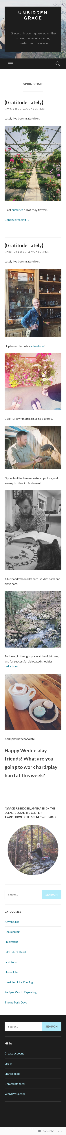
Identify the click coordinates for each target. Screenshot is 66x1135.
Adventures (12, 921)
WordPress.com (15, 1093)
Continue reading (17, 219)
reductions (11, 666)
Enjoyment (11, 941)
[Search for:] (33, 894)
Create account (14, 1053)
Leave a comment (34, 108)
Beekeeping (12, 931)
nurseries (17, 209)
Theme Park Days (16, 1002)
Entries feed (12, 1073)
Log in (8, 1063)
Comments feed (15, 1083)
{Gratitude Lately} (24, 102)
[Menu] (10, 63)
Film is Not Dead (15, 952)
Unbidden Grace (33, 15)
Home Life (11, 972)
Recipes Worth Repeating (21, 992)
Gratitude (11, 962)
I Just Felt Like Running (19, 982)
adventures (37, 346)
